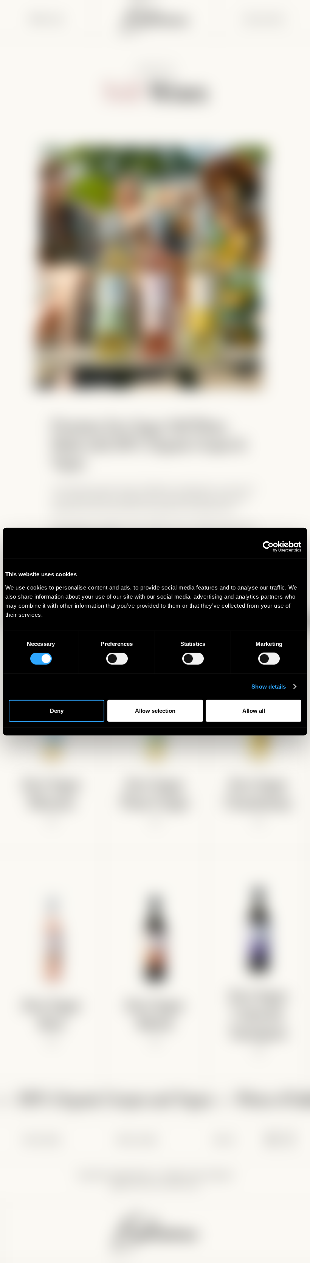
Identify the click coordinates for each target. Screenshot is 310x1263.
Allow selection (155, 710)
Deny (57, 710)
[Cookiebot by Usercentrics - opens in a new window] (268, 546)
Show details (268, 686)
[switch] (117, 659)
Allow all (253, 710)
